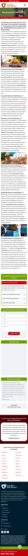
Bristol (3, 455)
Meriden (4, 463)
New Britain (5, 478)
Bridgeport (5, 452)
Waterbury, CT (7, 523)
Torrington (18, 469)
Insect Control (5, 510)
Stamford (18, 466)
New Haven (18, 452)
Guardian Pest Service (13, 547)
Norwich (18, 461)
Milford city (5, 472)
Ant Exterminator (6, 512)
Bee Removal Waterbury (15, 17)
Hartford (4, 461)
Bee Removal (5, 508)
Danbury (4, 458)
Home (2, 17)
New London (19, 455)
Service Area (5, 516)
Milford (4, 469)
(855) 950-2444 (14, 1)
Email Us (5, 529)
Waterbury (6, 17)
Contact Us (4, 514)
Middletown (5, 466)
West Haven (19, 475)
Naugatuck (4, 475)
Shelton (17, 463)
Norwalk (18, 458)
